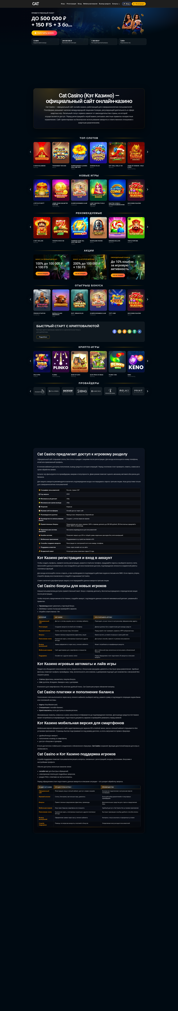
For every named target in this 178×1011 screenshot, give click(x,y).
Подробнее (43, 337)
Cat (35, 4)
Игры (63, 4)
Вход (80, 4)
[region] (89, 155)
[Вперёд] (147, 152)
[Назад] (30, 152)
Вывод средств (105, 4)
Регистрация (71, 4)
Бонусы (115, 4)
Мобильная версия (90, 4)
